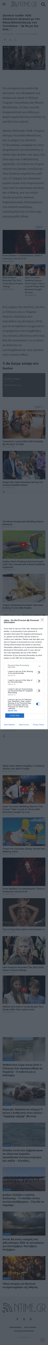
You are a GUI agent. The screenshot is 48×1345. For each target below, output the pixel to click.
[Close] (43, 620)
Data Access (24, 725)
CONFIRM (14, 716)
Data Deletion (9, 725)
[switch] (38, 672)
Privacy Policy (38, 725)
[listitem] (24, 666)
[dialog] (24, 672)
